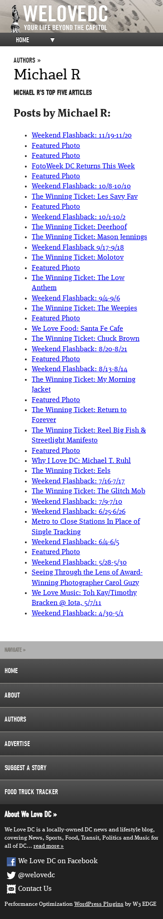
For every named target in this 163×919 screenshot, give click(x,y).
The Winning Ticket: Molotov (78, 257)
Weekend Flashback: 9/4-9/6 (76, 298)
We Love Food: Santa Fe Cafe (77, 329)
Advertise (17, 744)
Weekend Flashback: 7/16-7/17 (78, 481)
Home (22, 40)
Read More (46, 846)
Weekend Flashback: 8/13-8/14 (80, 369)
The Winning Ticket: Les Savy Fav (85, 197)
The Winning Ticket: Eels (71, 471)
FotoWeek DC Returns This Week (83, 166)
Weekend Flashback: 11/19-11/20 (82, 135)
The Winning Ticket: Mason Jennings (89, 237)
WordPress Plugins (99, 904)
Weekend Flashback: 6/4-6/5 (75, 542)
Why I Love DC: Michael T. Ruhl (81, 461)
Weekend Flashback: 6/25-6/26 (78, 512)
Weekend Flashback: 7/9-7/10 (77, 502)
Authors (15, 719)
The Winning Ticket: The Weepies (84, 308)
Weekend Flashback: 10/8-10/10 (81, 186)
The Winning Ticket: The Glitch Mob (88, 491)
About (12, 695)
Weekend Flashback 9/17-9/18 (78, 247)
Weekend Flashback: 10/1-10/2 (78, 217)
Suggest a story (26, 768)
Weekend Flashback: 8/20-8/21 (79, 349)
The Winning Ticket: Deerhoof (79, 227)
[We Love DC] (86, 19)
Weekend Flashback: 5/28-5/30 (79, 562)
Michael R (47, 74)
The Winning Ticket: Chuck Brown (85, 339)
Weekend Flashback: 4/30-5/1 (78, 613)
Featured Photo (56, 146)
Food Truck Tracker (31, 792)
